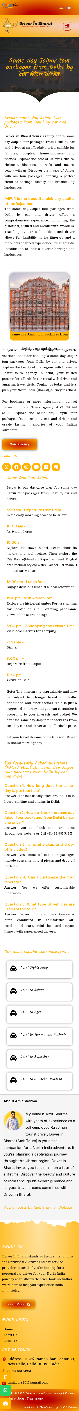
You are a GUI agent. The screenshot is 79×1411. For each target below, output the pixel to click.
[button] (67, 26)
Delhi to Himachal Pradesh (41, 1079)
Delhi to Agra (30, 1012)
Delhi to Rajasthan (35, 1057)
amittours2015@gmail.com (28, 1382)
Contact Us (12, 1340)
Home (8, 1329)
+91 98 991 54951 (19, 1371)
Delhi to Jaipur (32, 990)
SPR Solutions (68, 1407)
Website (65, 1207)
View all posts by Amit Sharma (29, 1207)
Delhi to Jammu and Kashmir (43, 1034)
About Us (10, 1335)
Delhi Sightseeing (34, 967)
